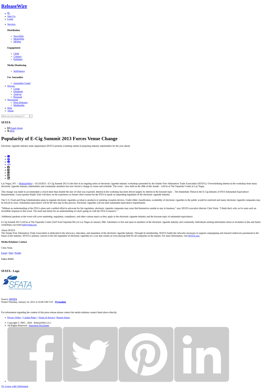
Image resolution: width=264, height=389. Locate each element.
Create (16, 88)
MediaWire (18, 39)
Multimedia (18, 105)
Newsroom (12, 99)
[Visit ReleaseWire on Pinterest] (146, 381)
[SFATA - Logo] (16, 289)
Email (4, 253)
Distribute (18, 91)
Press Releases (20, 102)
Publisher (17, 59)
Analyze (17, 94)
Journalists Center (22, 83)
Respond (17, 97)
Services (11, 24)
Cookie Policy (30, 317)
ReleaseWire (14, 6)
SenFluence (19, 71)
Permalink (60, 302)
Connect (17, 56)
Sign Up (11, 16)
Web (11, 253)
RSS (12, 131)
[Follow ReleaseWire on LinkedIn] (201, 381)
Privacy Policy (14, 317)
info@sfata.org (29, 224)
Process (11, 86)
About (10, 110)
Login (10, 19)
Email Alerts (16, 128)
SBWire (17, 41)
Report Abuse (63, 317)
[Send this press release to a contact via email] (8, 156)
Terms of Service (46, 317)
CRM (16, 53)
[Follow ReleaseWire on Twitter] (90, 381)
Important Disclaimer (39, 325)
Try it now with (14, 386)
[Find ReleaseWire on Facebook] (34, 381)
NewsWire (18, 36)
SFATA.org (193, 235)
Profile (18, 253)
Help (9, 108)
